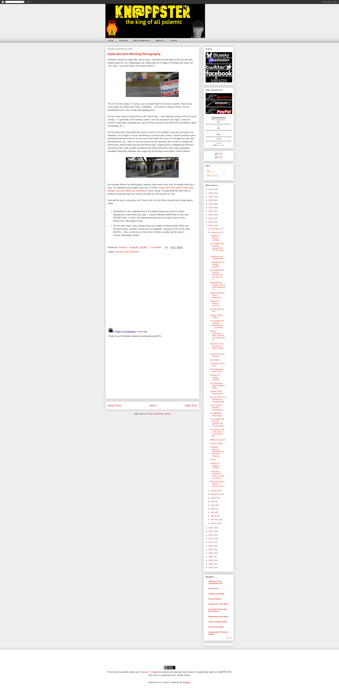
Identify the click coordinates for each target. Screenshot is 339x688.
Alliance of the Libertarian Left (215, 582)
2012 (211, 539)
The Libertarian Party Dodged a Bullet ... (217, 385)
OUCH (213, 459)
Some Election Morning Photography (216, 407)
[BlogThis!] (174, 247)
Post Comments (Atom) (159, 414)
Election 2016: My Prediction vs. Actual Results (217, 399)
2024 (211, 197)
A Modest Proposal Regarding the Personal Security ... (217, 451)
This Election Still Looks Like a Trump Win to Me (217, 432)
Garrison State (216, 443)
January (214, 523)
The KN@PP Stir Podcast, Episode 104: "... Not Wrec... (217, 324)
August (214, 498)
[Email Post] (166, 247)
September (215, 494)
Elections (134, 252)
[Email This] (171, 247)
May (213, 509)
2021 (211, 207)
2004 (211, 567)
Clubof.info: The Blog (218, 604)
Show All (229, 638)
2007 (211, 557)
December (215, 229)
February (215, 519)
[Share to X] (176, 247)
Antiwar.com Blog (216, 594)
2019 (211, 215)
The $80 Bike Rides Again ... (217, 414)
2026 (211, 189)
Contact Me (221, 145)
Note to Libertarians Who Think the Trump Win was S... (217, 335)
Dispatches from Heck (218, 616)
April (213, 512)
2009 (211, 549)
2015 (211, 528)
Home (110, 40)
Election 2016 (122, 252)
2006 (211, 560)
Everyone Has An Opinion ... (217, 355)
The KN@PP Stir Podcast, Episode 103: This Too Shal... (217, 422)
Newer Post (114, 405)
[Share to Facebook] (179, 247)
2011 (211, 542)
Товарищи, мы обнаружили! (216, 257)
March (214, 516)
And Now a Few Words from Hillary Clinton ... (217, 347)
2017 (211, 222)
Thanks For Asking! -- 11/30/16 (215, 237)
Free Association (216, 627)
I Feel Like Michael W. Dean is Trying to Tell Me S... (217, 474)
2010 (211, 546)
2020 (211, 211)
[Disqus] (152, 291)
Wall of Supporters (141, 40)
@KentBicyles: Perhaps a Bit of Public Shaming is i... (218, 286)
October (214, 490)
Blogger (186, 682)
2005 (211, 564)
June (213, 505)
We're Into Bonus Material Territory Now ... (217, 483)
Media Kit (160, 40)
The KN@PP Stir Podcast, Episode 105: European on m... (217, 274)
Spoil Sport (214, 360)
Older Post (191, 405)
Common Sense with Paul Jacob (217, 610)
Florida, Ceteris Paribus (216, 316)
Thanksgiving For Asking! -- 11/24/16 (217, 264)
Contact (173, 40)
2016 (211, 226)
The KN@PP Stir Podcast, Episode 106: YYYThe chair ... (217, 248)
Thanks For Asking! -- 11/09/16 (215, 377)
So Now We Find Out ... (217, 310)
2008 (211, 553)
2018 (211, 218)
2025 (211, 193)
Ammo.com (213, 588)
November (215, 232)
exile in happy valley (217, 622)
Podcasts (123, 40)
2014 (211, 531)
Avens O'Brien (214, 599)
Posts (211, 172)
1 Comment (155, 247)
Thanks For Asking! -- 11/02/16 (215, 465)
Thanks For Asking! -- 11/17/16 (215, 303)
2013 (211, 535)
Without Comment (217, 440)
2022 (211, 204)
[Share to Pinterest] (181, 247)
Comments (213, 176)
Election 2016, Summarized (216, 392)
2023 (211, 200)
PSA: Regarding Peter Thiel (217, 370)
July (213, 501)
